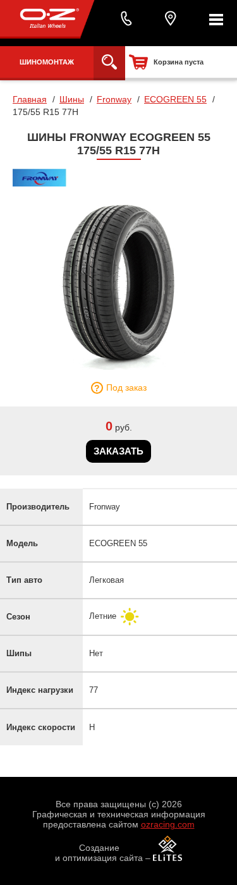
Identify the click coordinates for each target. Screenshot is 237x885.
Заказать (118, 451)
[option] (118, 281)
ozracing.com (168, 824)
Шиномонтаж (47, 62)
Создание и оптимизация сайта (99, 853)
